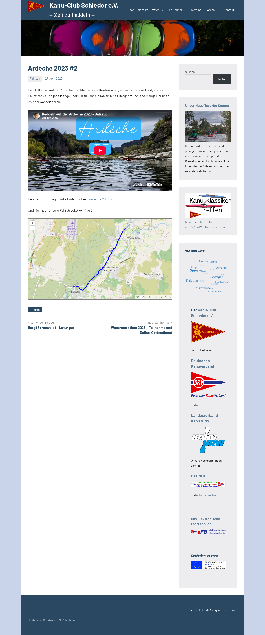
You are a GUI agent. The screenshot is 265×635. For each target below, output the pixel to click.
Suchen (190, 71)
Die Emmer (175, 10)
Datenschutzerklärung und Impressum (213, 610)
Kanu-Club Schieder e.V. (84, 5)
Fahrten (35, 78)
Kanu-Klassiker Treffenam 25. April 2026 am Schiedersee (206, 224)
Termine (196, 10)
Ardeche (35, 309)
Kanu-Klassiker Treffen (144, 10)
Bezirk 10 (199, 475)
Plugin (168, 297)
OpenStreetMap (145, 297)
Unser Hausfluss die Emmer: (208, 105)
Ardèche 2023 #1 (101, 199)
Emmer (207, 146)
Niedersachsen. (209, 495)
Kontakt (229, 10)
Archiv (211, 10)
